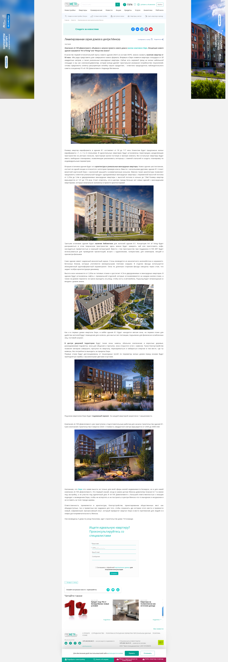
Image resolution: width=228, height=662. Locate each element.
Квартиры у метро (136, 16)
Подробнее (107, 620)
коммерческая (96, 10)
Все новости (158, 629)
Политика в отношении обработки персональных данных (128, 633)
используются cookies (115, 653)
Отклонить (148, 653)
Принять (132, 653)
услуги (137, 10)
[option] (89, 610)
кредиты (128, 10)
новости (109, 10)
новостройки (70, 10)
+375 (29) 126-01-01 (133, 643)
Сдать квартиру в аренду (155, 16)
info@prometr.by (87, 646)
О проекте (86, 633)
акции (118, 10)
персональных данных (122, 567)
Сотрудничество (97, 633)
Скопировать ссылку (144, 39)
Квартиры (83, 10)
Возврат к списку (72, 582)
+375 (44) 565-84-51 (98, 641)
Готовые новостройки (100, 16)
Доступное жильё (118, 16)
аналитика (148, 10)
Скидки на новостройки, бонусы (77, 16)
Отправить (114, 573)
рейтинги (159, 10)
